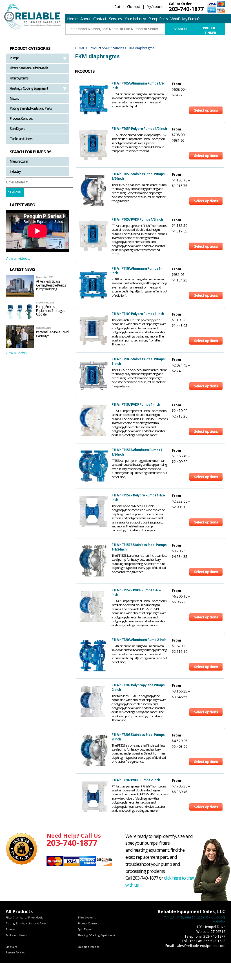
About (85, 18)
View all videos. (18, 258)
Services (115, 18)
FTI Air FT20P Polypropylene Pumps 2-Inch (138, 687)
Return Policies (15, 952)
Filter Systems (19, 78)
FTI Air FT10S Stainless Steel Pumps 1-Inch (138, 361)
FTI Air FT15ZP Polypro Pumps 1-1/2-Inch (138, 497)
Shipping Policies (88, 947)
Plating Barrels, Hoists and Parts (31, 108)
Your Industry (135, 18)
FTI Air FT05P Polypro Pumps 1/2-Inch (139, 128)
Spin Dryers (17, 128)
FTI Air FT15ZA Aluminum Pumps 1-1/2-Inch (137, 452)
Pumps (14, 58)
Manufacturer (19, 161)
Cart (117, 6)
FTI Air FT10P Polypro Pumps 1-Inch (138, 313)
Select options (206, 110)
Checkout (133, 6)
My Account (154, 6)
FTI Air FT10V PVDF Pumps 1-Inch (136, 404)
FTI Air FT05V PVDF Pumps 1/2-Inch (137, 219)
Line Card (11, 947)
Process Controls (21, 118)
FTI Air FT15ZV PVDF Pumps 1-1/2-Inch (136, 592)
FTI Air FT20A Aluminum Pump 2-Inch (139, 639)
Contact (99, 18)
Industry (15, 171)
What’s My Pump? (184, 18)
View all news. (16, 352)
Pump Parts (158, 18)
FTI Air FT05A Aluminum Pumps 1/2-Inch (138, 85)
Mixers (14, 98)
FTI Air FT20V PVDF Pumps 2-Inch (136, 780)
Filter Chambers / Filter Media (29, 68)
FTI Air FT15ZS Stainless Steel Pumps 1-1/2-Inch (139, 547)
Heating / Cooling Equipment (29, 88)
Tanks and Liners (21, 138)
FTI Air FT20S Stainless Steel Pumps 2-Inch (138, 737)
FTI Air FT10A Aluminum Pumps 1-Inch (136, 270)
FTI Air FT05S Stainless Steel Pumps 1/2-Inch (138, 176)
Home (72, 18)
